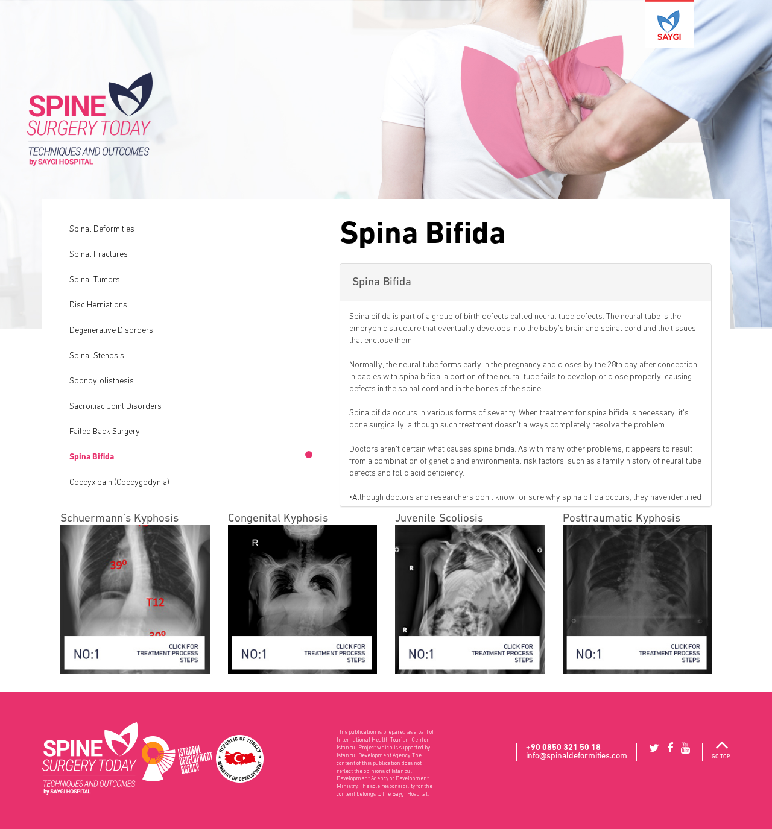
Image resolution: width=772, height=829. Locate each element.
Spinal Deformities (101, 229)
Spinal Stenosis (96, 355)
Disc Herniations (98, 305)
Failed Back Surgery (104, 431)
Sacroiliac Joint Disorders (115, 406)
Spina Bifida (91, 457)
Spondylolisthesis (101, 381)
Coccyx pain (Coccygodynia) (119, 482)
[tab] (526, 282)
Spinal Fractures (98, 254)
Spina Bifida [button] (381, 282)
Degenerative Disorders (111, 330)
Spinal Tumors (94, 280)
